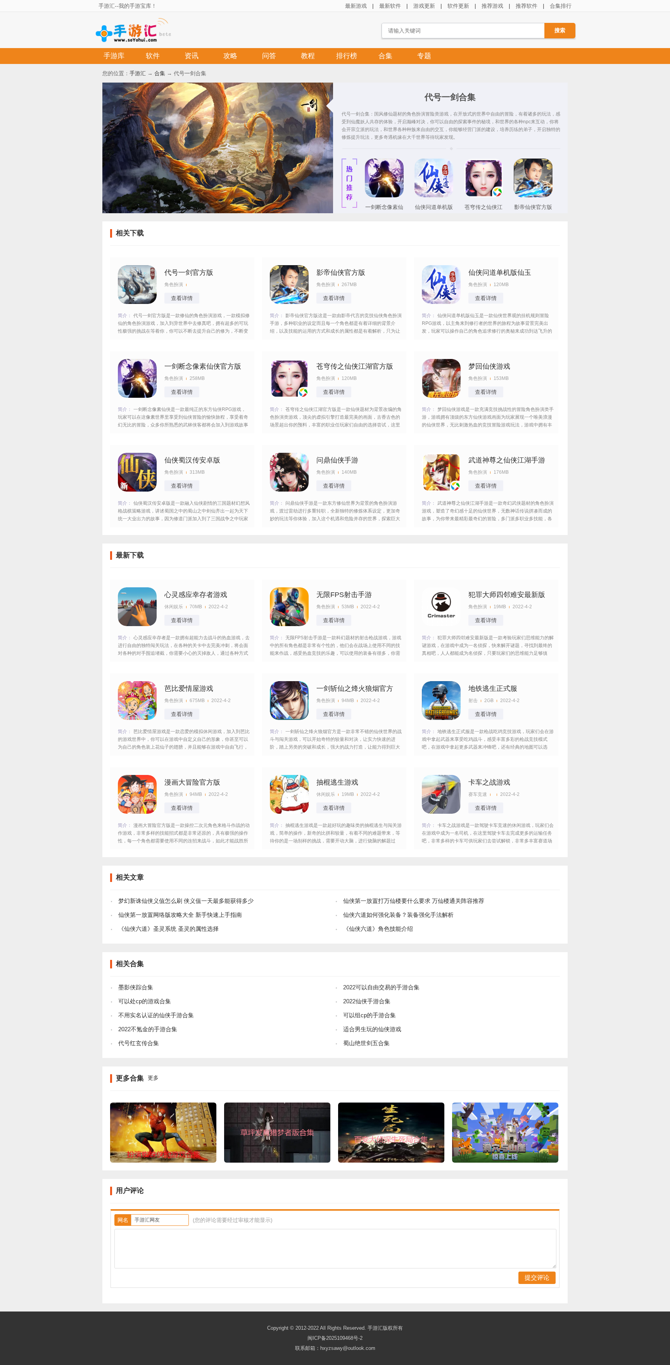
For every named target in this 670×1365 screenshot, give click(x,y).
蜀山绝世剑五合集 (366, 1043)
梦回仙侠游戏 (489, 366)
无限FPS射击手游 (344, 595)
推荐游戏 (492, 6)
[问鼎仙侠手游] (289, 472)
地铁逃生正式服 (492, 688)
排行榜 (346, 56)
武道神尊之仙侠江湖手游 (506, 460)
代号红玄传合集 (138, 1043)
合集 (385, 56)
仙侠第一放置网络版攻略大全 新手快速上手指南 (180, 914)
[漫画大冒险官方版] (137, 794)
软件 (153, 56)
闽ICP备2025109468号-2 (335, 1338)
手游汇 (138, 73)
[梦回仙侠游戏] (441, 378)
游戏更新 (424, 6)
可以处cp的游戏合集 (144, 1001)
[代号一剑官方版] (137, 284)
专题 (424, 56)
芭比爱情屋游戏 (188, 688)
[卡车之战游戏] (441, 794)
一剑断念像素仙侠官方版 (384, 209)
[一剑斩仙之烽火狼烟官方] (289, 700)
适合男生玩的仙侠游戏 (372, 1029)
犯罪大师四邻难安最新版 (506, 595)
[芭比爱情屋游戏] (137, 700)
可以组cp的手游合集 (369, 1015)
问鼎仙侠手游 (337, 460)
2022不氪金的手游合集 (147, 1029)
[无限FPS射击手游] (289, 606)
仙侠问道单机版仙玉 (434, 209)
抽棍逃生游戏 (337, 782)
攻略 (230, 56)
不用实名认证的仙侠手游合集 (156, 1015)
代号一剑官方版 (188, 272)
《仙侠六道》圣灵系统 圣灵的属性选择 (168, 928)
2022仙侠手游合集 (366, 1001)
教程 (308, 56)
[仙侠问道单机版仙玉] (433, 195)
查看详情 (182, 298)
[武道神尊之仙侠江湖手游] (441, 472)
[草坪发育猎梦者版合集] (277, 1161)
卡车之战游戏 (489, 782)
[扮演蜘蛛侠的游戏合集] (163, 1161)
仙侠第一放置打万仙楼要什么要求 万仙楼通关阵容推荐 (413, 900)
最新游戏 (356, 6)
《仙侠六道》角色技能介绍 (378, 928)
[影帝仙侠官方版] (533, 195)
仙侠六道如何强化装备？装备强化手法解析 (398, 914)
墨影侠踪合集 (135, 987)
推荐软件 (526, 6)
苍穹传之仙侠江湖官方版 (483, 209)
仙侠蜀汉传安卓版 (192, 460)
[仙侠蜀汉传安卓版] (137, 472)
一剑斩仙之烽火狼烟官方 (354, 688)
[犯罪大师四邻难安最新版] (441, 606)
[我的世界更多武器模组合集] (505, 1161)
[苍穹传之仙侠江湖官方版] (483, 195)
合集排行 (561, 6)
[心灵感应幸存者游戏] (137, 606)
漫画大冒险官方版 (192, 782)
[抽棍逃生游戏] (289, 794)
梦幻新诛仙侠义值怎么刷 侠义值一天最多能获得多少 (186, 900)
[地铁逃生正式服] (441, 700)
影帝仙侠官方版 (533, 207)
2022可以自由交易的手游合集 (381, 987)
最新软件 (390, 6)
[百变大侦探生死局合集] (391, 1161)
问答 (269, 56)
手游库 (114, 56)
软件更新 (458, 6)
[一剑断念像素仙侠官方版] (384, 195)
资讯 (192, 56)
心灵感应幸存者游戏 (195, 595)
